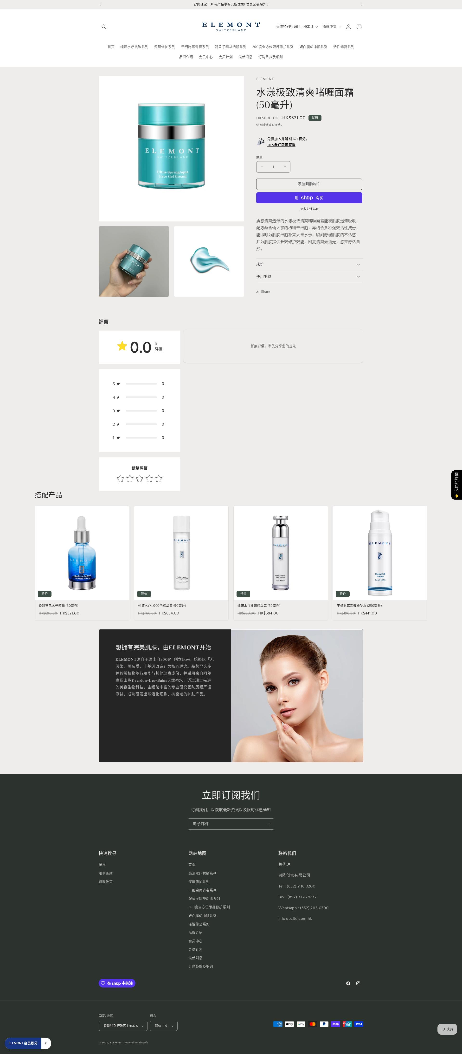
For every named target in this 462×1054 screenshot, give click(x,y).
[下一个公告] (361, 4)
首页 (191, 865)
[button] (104, 26)
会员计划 (195, 950)
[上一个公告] (100, 4)
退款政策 (106, 882)
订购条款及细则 (200, 967)
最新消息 (195, 958)
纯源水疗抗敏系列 (202, 873)
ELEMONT (116, 1042)
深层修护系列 (199, 882)
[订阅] (268, 824)
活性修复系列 (199, 924)
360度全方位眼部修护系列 (209, 907)
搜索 (102, 865)
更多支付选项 (309, 209)
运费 (278, 125)
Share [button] (265, 292)
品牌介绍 (195, 933)
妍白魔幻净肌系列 (202, 916)
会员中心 (195, 941)
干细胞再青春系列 (202, 890)
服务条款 (106, 873)
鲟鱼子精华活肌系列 (204, 899)
